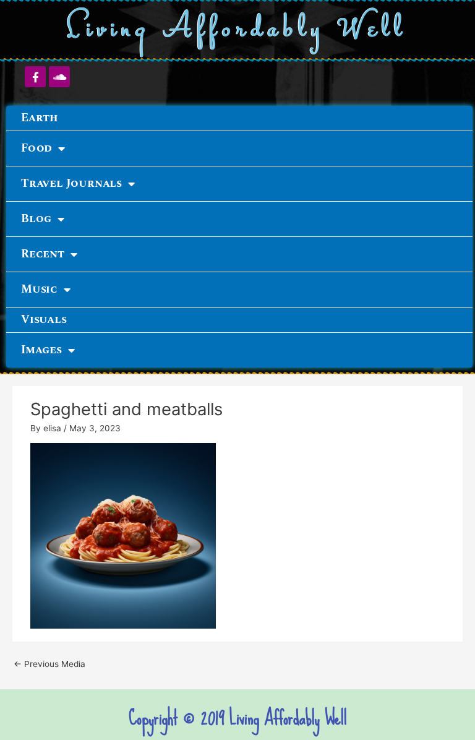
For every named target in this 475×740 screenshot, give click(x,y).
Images (41, 350)
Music (39, 289)
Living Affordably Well (238, 30)
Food (36, 148)
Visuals (44, 319)
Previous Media (49, 664)
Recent (42, 254)
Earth (39, 118)
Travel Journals (71, 183)
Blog (36, 218)
